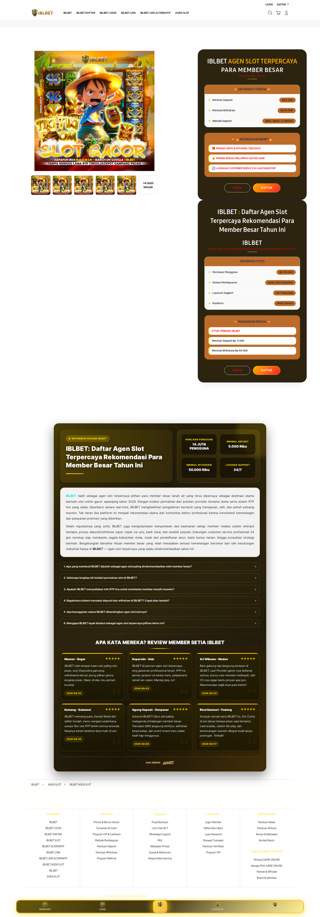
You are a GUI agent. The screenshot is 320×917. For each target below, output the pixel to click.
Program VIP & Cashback (107, 834)
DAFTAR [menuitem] (281, 4)
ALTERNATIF (218, 909)
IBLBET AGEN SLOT (53, 864)
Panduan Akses (266, 822)
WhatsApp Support (160, 834)
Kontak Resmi (266, 840)
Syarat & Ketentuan (160, 852)
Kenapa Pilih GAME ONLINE (266, 865)
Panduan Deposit (106, 846)
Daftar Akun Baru (213, 828)
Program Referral (106, 858)
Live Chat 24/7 (160, 828)
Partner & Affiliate (267, 871)
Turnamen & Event (106, 828)
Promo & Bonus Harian (106, 822)
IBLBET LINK (53, 852)
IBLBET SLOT (53, 840)
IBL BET (53, 870)
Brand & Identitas (266, 878)
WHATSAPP (45, 909)
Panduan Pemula (266, 828)
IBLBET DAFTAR (53, 834)
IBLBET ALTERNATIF (53, 846)
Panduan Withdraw (106, 852)
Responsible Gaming (160, 858)
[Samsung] (42, 13)
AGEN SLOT (53, 876)
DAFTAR (266, 188)
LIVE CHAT (275, 909)
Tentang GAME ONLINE (267, 859)
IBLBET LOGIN (53, 828)
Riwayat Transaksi (213, 840)
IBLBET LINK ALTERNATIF (53, 858)
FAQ (160, 840)
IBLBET (53, 822)
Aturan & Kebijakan (267, 834)
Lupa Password (213, 834)
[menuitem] (67, 13)
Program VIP (213, 852)
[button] (278, 13)
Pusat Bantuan (160, 822)
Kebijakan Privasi (160, 846)
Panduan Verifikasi (213, 846)
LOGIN (237, 188)
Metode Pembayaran (106, 840)
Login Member (213, 822)
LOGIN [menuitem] (269, 4)
